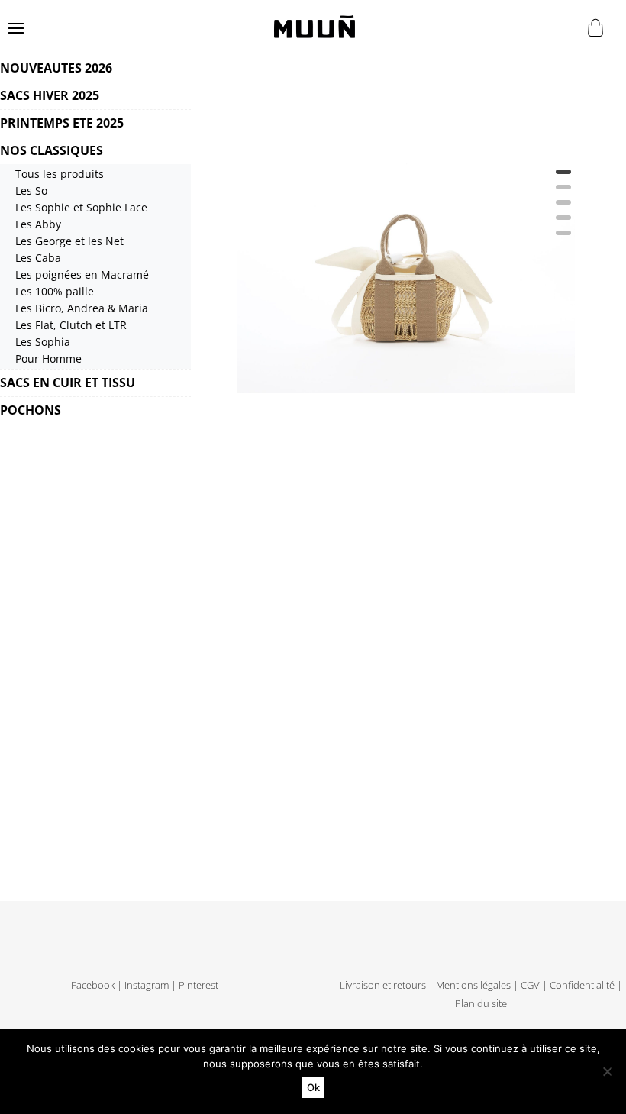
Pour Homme (48, 358)
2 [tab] (563, 192)
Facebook (93, 985)
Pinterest (198, 985)
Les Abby (38, 224)
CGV (530, 985)
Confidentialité (582, 985)
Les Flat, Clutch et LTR (71, 325)
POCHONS (30, 410)
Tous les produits (59, 173)
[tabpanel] (406, 224)
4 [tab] (563, 223)
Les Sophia (42, 341)
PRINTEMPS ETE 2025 (62, 123)
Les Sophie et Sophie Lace (81, 207)
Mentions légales (473, 985)
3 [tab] (563, 207)
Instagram (146, 985)
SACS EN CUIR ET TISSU (67, 382)
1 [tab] (563, 177)
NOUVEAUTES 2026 (56, 68)
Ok (313, 1087)
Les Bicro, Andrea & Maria (81, 308)
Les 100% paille (54, 291)
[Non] (607, 1071)
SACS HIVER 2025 (49, 95)
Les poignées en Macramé (82, 274)
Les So (31, 190)
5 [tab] (563, 238)
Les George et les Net (69, 241)
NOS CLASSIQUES (51, 150)
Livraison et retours (383, 985)
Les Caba (38, 257)
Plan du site (481, 1003)
